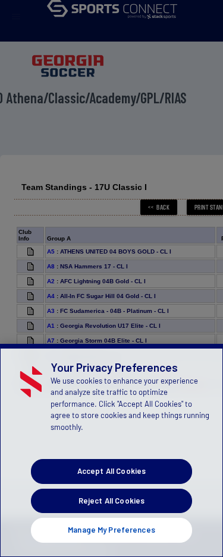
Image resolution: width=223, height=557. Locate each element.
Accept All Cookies (111, 471)
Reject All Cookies (111, 500)
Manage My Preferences (111, 529)
